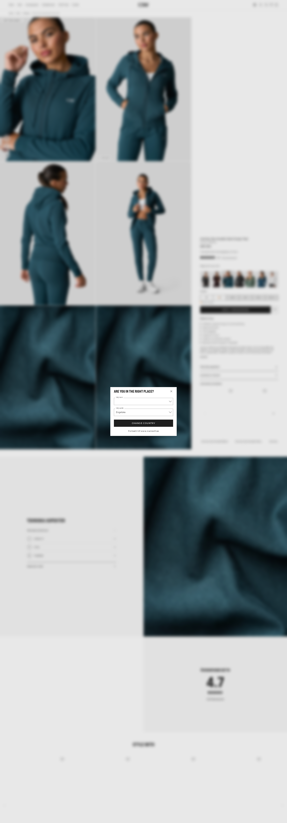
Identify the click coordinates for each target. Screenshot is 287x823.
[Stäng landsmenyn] (171, 391)
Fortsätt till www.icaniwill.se (143, 431)
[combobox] (143, 401)
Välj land (119, 397)
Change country (143, 423)
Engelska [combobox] (120, 412)
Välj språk (119, 408)
